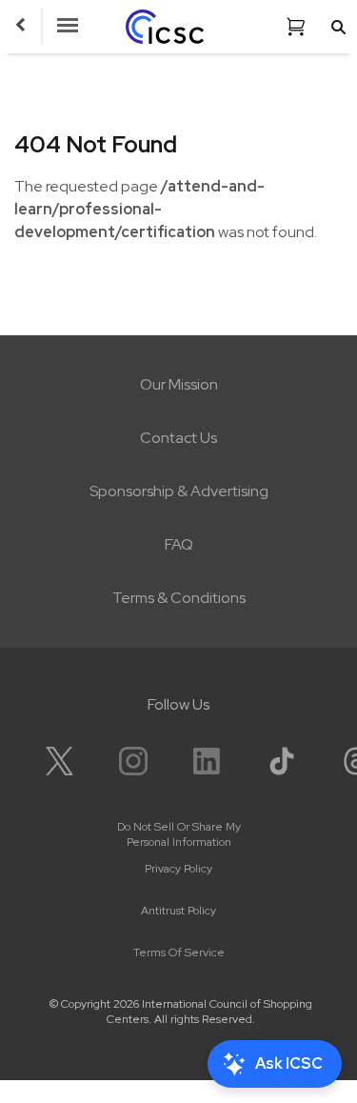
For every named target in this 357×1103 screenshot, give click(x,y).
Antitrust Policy (178, 910)
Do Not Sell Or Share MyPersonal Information (179, 834)
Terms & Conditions (179, 598)
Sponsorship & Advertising (178, 491)
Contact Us (178, 438)
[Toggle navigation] (67, 27)
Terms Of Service (179, 952)
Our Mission (179, 384)
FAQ (179, 544)
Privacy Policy (178, 868)
